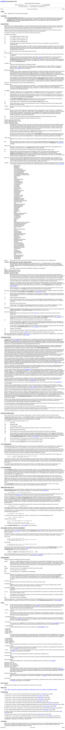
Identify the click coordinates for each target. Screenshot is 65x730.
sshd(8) (37, 605)
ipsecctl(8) (33, 555)
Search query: (18, 4)
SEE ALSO (3, 687)
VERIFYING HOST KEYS (7, 487)
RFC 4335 (47, 706)
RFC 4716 (41, 714)
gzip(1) (39, 58)
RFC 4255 (49, 702)
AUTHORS (3, 721)
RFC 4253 (41, 699)
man (45, 4)
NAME (2, 11)
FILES (2, 602)
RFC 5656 (49, 715)
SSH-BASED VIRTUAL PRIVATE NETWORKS (13, 528)
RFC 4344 (53, 707)
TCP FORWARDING (6, 444)
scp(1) (5, 689)
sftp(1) (46, 294)
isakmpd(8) (40, 555)
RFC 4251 (39, 695)
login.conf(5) (33, 387)
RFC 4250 (43, 693)
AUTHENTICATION (6, 337)
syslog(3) (26, 331)
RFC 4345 (46, 709)
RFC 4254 (39, 700)
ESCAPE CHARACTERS (7, 413)
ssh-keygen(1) (27, 369)
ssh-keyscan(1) (32, 689)
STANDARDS (4, 692)
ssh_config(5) (18, 68)
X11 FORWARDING (6, 467)
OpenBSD (3, 1)
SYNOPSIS (4, 16)
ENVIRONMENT (5, 557)
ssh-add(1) (13, 689)
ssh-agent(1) (58, 382)
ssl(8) (56, 362)
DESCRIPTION (5, 24)
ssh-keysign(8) (61, 669)
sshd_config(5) (13, 286)
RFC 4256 (55, 704)
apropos (48, 4)
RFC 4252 (40, 697)
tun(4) (35, 313)
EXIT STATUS (4, 683)
